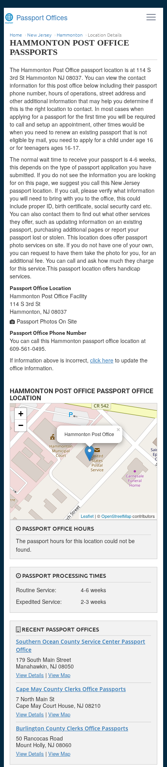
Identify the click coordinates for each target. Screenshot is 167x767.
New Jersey (39, 35)
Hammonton (70, 35)
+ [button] (20, 414)
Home (16, 35)
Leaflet (87, 516)
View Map (59, 675)
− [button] (20, 425)
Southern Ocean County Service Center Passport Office (80, 645)
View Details (30, 675)
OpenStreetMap (116, 516)
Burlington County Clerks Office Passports (72, 728)
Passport (41, 17)
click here (101, 360)
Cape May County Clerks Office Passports (71, 689)
